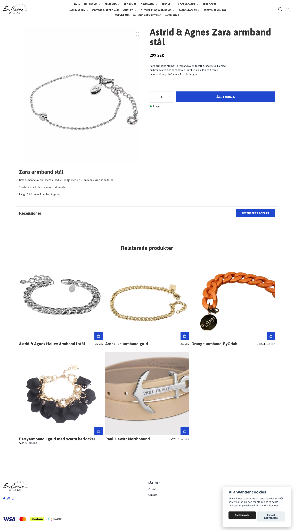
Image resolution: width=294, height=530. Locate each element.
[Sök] (280, 9)
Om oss (152, 494)
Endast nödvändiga (271, 516)
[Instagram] (8, 498)
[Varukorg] (287, 9)
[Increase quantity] (169, 96)
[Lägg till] (98, 336)
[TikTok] (13, 498)
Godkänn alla (242, 515)
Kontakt (153, 489)
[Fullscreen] (137, 34)
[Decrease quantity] (153, 96)
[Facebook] (4, 498)
